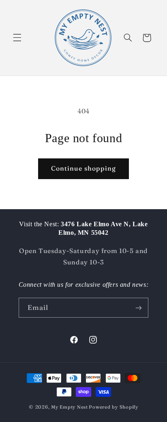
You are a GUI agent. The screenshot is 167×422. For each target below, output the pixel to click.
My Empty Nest (69, 407)
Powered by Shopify (113, 407)
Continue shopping (83, 168)
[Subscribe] (138, 308)
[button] (17, 37)
